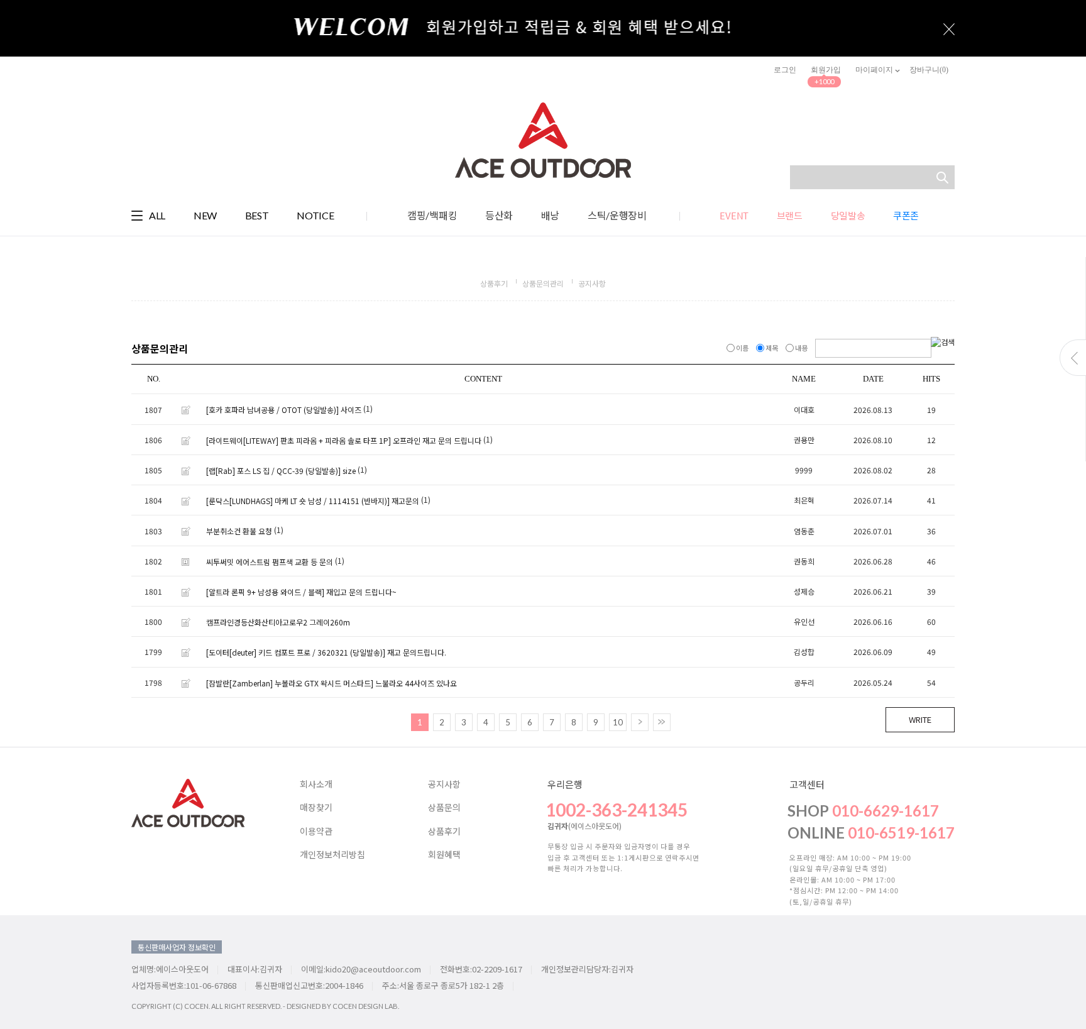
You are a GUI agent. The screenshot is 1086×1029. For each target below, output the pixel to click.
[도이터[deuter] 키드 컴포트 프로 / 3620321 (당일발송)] (295, 652)
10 (618, 722)
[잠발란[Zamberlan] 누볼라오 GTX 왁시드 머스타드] (289, 683)
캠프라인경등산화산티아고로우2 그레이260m (278, 622)
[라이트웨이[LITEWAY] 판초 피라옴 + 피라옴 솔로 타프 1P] (298, 440)
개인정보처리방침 (332, 855)
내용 (801, 348)
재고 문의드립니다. (416, 652)
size (349, 470)
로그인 (785, 69)
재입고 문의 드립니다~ (361, 591)
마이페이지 (875, 69)
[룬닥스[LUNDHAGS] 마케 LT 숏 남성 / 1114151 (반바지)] (298, 500)
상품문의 (444, 807)
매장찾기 (316, 807)
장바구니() (928, 69)
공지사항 (592, 283)
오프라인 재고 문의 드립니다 (437, 440)
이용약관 (316, 831)
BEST (257, 215)
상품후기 (494, 283)
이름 (742, 348)
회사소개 (316, 784)
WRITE (920, 719)
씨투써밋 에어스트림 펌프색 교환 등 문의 (269, 561)
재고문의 (405, 500)
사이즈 (351, 410)
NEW (205, 215)
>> (662, 722)
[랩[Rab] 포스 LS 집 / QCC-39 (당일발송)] (273, 470)
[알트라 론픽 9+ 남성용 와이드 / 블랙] (265, 591)
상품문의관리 (543, 283)
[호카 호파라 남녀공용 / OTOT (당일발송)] (272, 410)
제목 (771, 348)
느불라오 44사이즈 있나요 (416, 683)
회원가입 (826, 69)
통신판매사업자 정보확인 (177, 947)
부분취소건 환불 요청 (239, 531)
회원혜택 (444, 855)
